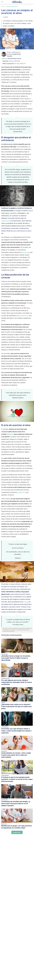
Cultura (3, 6)
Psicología (4, 654)
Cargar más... (17, 832)
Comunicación (5, 678)
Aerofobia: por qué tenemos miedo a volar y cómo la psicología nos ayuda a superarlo (16, 731)
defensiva (10, 434)
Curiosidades (5, 727)
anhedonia (25, 252)
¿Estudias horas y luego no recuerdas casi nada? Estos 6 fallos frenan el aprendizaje (15, 658)
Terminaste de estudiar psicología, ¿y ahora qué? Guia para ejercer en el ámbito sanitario (15, 804)
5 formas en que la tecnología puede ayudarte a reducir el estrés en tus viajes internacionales (17, 779)
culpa (25, 602)
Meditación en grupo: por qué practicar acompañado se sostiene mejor (16, 827)
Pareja (3, 702)
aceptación (21, 492)
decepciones (5, 221)
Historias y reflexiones (12, 6)
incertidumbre (23, 315)
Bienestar (4, 751)
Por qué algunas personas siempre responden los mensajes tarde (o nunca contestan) (16, 682)
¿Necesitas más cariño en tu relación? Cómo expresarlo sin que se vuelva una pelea (16, 706)
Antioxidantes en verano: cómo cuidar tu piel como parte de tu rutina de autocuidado (16, 755)
